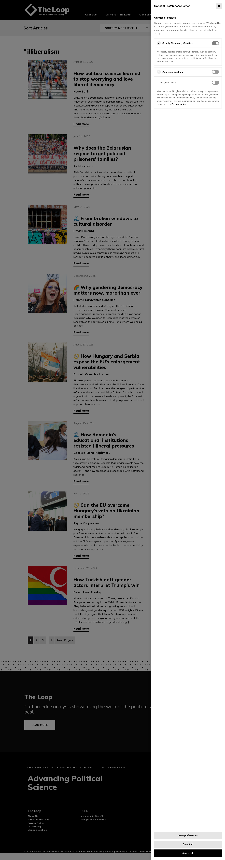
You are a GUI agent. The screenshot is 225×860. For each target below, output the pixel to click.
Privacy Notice (178, 104)
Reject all (188, 844)
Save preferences (188, 835)
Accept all (188, 853)
